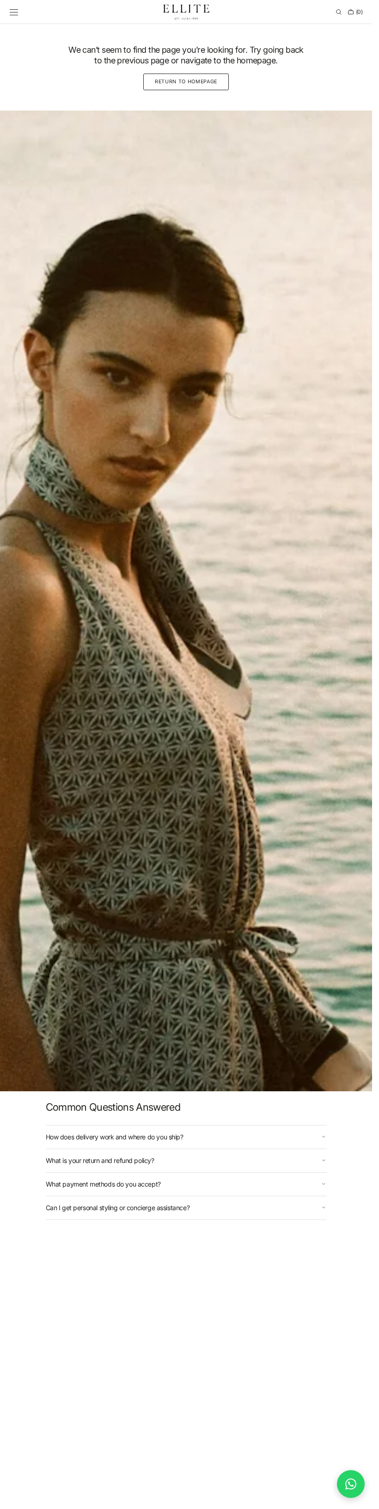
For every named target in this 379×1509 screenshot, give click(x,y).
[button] (14, 12)
